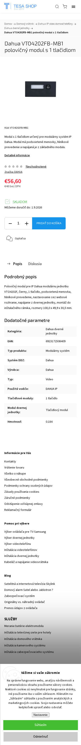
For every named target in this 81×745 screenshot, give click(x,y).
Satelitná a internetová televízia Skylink (29, 584)
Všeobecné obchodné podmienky (26, 480)
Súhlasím (40, 725)
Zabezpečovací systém (19, 596)
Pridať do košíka (49, 223)
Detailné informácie (17, 155)
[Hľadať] (57, 6)
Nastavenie (40, 714)
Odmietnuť (40, 736)
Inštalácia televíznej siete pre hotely (27, 632)
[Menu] (73, 6)
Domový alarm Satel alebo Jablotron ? (28, 590)
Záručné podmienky (17, 498)
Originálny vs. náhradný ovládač (24, 602)
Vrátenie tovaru (14, 467)
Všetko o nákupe (15, 474)
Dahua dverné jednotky (55, 331)
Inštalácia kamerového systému (24, 645)
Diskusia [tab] (35, 264)
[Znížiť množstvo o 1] (10, 223)
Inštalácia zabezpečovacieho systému (29, 652)
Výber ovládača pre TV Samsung (25, 532)
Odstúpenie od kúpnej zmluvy (23, 504)
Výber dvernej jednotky (19, 538)
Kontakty (10, 461)
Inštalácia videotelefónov (20, 550)
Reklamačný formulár (18, 510)
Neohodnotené (36, 166)
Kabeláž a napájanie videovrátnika (26, 562)
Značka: (13, 172)
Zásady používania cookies (21, 492)
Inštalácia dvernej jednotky (21, 556)
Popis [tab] (17, 264)
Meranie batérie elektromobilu (24, 626)
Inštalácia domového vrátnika (23, 639)
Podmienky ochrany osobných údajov (28, 486)
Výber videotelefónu (17, 544)
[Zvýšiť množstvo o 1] (26, 223)
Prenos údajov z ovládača (20, 608)
